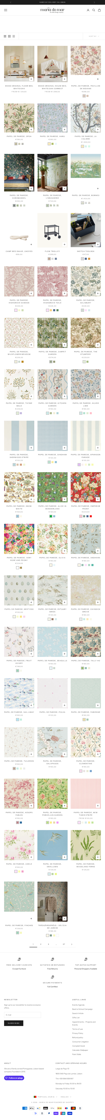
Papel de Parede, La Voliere (86, 137)
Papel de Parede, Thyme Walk (19, 404)
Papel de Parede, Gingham (52, 455)
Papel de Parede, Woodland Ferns (85, 865)
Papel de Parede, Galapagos (52, 762)
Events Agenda (78, 1005)
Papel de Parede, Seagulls (52, 661)
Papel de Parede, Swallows (52, 865)
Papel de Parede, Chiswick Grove (85, 610)
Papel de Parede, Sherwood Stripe (19, 456)
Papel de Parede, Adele (19, 864)
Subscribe (14, 1023)
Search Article (77, 1013)
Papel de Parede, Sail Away (19, 712)
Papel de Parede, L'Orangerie (52, 196)
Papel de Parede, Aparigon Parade (86, 456)
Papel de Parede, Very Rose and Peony (19, 559)
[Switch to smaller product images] (9, 36)
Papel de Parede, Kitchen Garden (53, 404)
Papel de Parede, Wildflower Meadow (19, 353)
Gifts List (76, 1017)
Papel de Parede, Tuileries (19, 761)
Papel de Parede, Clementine (85, 762)
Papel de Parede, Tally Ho (85, 661)
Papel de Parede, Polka (53, 712)
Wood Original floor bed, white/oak (19, 87)
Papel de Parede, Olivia (52, 558)
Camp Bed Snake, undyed (19, 251)
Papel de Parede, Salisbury (85, 301)
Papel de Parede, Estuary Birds (52, 610)
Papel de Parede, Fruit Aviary (19, 662)
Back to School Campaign (82, 1009)
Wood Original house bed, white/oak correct (52, 87)
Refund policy (77, 1037)
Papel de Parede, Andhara (85, 558)
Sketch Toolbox (85, 251)
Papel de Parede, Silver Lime (86, 404)
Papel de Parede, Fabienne (85, 712)
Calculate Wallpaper (80, 1050)
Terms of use (77, 1029)
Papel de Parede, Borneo (86, 195)
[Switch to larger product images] (5, 36)
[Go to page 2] (72, 944)
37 (64, 944)
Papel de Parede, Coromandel (19, 196)
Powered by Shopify (64, 1102)
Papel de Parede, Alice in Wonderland (52, 507)
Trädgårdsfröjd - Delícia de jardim (52, 926)
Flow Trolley (52, 251)
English (65, 1097)
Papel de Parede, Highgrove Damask (19, 301)
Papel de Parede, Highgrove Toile (52, 301)
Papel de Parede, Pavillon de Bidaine (85, 87)
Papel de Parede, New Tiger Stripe (86, 814)
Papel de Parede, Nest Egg (19, 609)
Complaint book (78, 1046)
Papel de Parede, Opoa (19, 136)
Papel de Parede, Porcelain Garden (52, 814)
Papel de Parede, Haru (52, 136)
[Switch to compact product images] (14, 36)
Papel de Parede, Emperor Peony (85, 507)
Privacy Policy (77, 1033)
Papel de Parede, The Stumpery (85, 353)
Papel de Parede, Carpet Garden (52, 353)
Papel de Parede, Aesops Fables (19, 814)
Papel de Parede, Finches (19, 925)
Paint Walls (76, 1054)
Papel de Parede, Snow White (19, 507)
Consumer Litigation (80, 1042)
